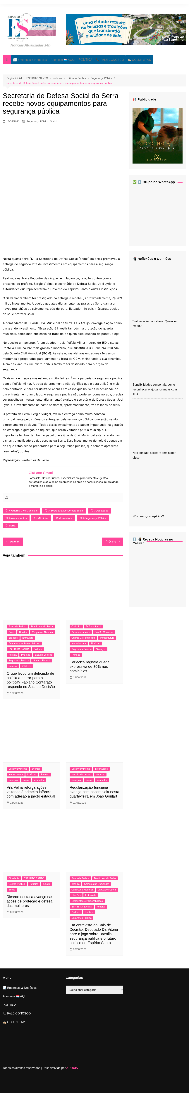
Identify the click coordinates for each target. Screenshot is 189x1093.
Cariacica (76, 626)
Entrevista (27, 637)
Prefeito (45, 774)
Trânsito (75, 654)
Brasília (23, 632)
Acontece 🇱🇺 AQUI (63, 59)
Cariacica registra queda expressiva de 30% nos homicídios (89, 666)
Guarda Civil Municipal (83, 637)
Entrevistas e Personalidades (24, 643)
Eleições (13, 637)
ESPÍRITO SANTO (18, 649)
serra (12, 525)
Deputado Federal (106, 889)
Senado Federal (41, 660)
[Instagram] (6, 497)
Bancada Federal (17, 626)
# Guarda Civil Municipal (23, 510)
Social (53, 121)
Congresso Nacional (42, 632)
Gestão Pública (16, 884)
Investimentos (79, 643)
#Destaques (101, 510)
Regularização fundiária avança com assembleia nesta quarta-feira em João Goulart (94, 791)
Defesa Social (93, 626)
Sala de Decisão (43, 654)
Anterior (15, 541)
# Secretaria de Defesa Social (65, 510)
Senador (12, 666)
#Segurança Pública (94, 518)
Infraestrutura (107, 637)
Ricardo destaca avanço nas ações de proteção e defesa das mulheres (30, 901)
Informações (101, 768)
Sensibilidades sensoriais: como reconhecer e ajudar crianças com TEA (155, 389)
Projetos (25, 654)
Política (12, 654)
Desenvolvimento (80, 632)
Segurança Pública (38, 121)
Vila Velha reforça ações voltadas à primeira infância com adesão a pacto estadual (31, 791)
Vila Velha (39, 780)
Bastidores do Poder (42, 626)
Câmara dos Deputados (96, 884)
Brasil (11, 632)
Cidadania (13, 878)
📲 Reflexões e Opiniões (152, 259)
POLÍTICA (85, 59)
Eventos (36, 768)
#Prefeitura (65, 518)
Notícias (95, 643)
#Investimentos (18, 518)
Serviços (101, 649)
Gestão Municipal (103, 632)
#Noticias (43, 518)
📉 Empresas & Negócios (30, 59)
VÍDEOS (26, 666)
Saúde (46, 884)
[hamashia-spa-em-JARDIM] (158, 135)
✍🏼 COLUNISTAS (139, 59)
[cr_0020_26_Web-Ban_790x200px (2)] (126, 29)
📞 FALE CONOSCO (110, 59)
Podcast (38, 649)
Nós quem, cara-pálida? (148, 516)
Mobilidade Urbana (81, 774)
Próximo (111, 541)
